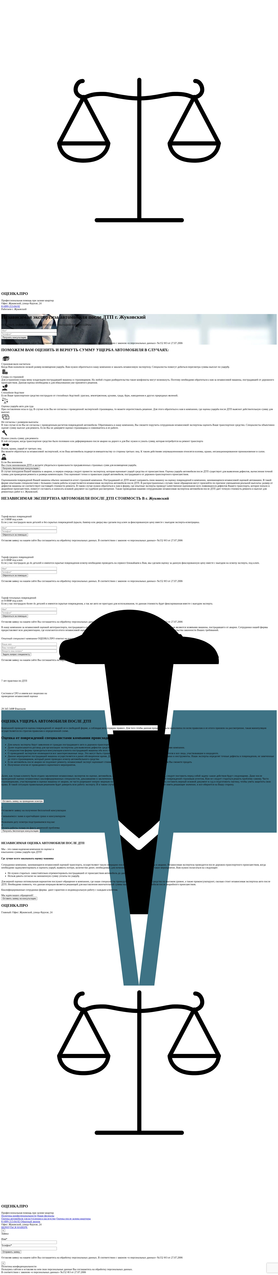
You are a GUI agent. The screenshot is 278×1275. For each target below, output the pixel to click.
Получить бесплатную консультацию (21, 468)
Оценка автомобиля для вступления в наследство (28, 1218)
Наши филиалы (45, 1215)
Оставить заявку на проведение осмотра (22, 801)
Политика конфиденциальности (19, 1215)
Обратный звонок (30, 1221)
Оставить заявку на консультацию (19, 898)
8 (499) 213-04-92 (10, 306)
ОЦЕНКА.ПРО (14, 294)
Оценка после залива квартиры (73, 1218)
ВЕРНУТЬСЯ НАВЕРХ (14, 1227)
